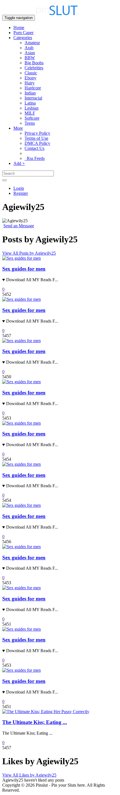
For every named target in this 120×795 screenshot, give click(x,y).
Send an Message (18, 225)
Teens (30, 123)
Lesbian (32, 108)
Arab (29, 47)
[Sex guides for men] (21, 258)
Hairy (30, 83)
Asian (30, 52)
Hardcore (33, 88)
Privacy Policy (37, 133)
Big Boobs (34, 62)
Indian (30, 93)
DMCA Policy (37, 143)
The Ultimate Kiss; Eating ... (34, 722)
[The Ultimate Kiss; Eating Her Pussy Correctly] (45, 711)
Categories (22, 37)
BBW (30, 57)
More (18, 128)
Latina (30, 103)
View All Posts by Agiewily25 (29, 253)
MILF (30, 113)
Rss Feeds (35, 158)
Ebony (30, 77)
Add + (19, 163)
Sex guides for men (23, 269)
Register (20, 193)
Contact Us (34, 148)
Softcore (32, 118)
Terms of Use (36, 138)
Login (18, 188)
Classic (31, 72)
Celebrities (34, 67)
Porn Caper (23, 32)
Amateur (32, 42)
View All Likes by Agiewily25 (29, 775)
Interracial (33, 98)
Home (18, 27)
